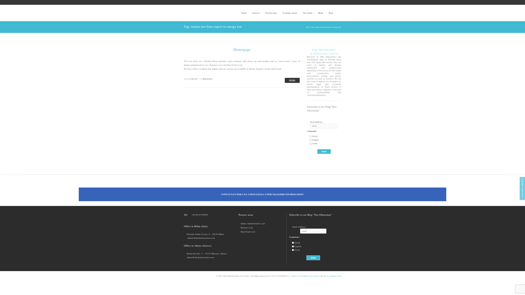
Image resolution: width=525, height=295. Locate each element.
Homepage (242, 49)
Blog (331, 13)
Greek (314, 143)
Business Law (247, 227)
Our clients (307, 13)
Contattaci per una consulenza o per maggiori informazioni (262, 194)
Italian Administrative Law (253, 223)
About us (256, 13)
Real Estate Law (248, 231)
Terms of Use (296, 276)
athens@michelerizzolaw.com (200, 257)
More (292, 80)
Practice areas (271, 13)
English (315, 140)
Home (243, 13)
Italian (315, 136)
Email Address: (316, 122)
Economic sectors (290, 13)
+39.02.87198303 (200, 214)
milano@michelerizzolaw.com (201, 238)
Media (320, 13)
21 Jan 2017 (193, 79)
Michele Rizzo (208, 79)
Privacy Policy (312, 276)
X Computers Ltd (334, 276)
